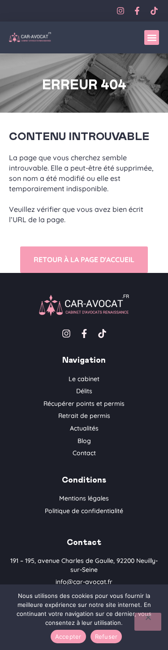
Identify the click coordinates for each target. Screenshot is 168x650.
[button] (151, 37)
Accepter (68, 636)
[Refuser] (147, 622)
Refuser (106, 636)
